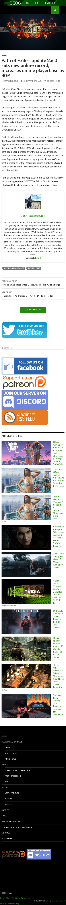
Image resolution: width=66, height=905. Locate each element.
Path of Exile (34, 268)
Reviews (8, 799)
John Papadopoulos (32, 81)
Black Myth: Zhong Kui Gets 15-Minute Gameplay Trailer (58, 560)
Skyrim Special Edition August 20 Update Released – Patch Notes (58, 648)
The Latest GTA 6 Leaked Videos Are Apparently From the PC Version (58, 477)
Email (38, 257)
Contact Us (16, 898)
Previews (9, 804)
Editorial (6, 833)
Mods (4, 816)
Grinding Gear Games (14, 268)
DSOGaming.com (59, 901)
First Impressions (13, 776)
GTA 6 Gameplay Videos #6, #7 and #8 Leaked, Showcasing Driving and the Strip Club (58, 453)
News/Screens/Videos (12, 742)
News (4, 55)
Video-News (10, 759)
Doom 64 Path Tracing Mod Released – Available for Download (58, 705)
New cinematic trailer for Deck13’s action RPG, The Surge (31, 283)
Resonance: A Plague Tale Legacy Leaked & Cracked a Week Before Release (58, 536)
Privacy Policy (26, 898)
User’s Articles (12, 793)
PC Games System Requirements (17, 827)
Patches (5, 810)
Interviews (7, 838)
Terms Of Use (6, 898)
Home (4, 736)
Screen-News (11, 753)
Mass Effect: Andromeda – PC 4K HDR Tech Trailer (27, 294)
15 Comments (53, 81)
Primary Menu (62, 10)
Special (5, 787)
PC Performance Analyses (17, 770)
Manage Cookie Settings (10, 903)
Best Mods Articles (11, 821)
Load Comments (33, 310)
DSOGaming (7, 893)
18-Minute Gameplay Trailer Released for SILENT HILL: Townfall (58, 619)
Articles (6, 764)
